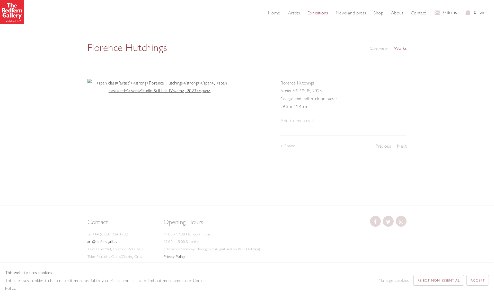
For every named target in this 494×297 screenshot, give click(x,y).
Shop (378, 13)
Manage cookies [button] (393, 280)
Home (274, 13)
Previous (383, 146)
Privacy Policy (174, 256)
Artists (294, 13)
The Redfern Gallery (12, 12)
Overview (379, 48)
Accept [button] (478, 280)
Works (400, 48)
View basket (468, 14)
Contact (418, 13)
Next (402, 146)
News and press (351, 13)
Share (289, 146)
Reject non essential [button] (439, 280)
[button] (298, 121)
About (397, 13)
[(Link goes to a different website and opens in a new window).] (375, 221)
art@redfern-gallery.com (105, 241)
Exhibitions (317, 13)
